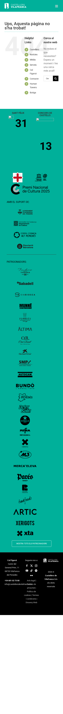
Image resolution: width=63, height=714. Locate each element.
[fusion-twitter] (31, 565)
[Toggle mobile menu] (56, 6)
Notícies (33, 54)
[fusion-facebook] (27, 565)
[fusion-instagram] (36, 565)
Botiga (33, 92)
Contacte (34, 79)
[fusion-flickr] (31, 575)
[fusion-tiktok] (31, 570)
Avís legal (31, 580)
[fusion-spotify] (36, 570)
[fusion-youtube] (27, 570)
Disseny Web (31, 602)
